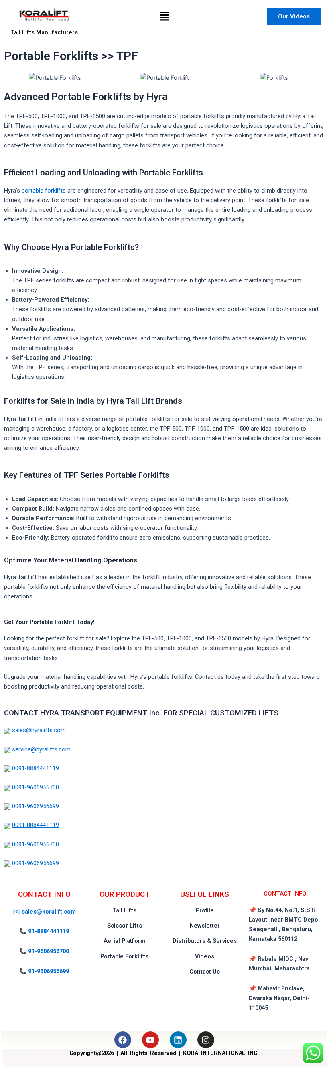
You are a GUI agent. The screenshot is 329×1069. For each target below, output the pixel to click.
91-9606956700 (48, 951)
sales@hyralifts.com (39, 730)
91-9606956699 (48, 971)
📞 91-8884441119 (44, 931)
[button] (164, 16)
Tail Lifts (124, 910)
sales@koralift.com (49, 911)
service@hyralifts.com (41, 749)
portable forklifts (44, 190)
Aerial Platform (125, 940)
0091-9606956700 (35, 787)
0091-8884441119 (35, 768)
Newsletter (205, 925)
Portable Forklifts (124, 956)
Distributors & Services (205, 940)
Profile (205, 910)
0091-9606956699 (35, 806)
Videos (204, 956)
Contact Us (204, 971)
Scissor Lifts (124, 925)
